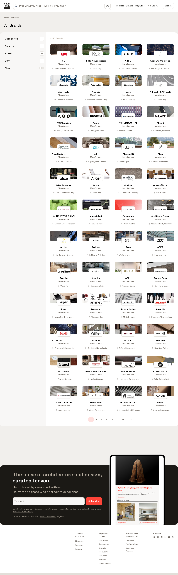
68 (122, 419)
